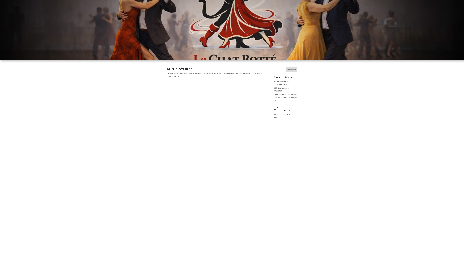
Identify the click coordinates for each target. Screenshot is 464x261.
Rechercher (291, 70)
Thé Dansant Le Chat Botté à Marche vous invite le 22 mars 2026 (285, 97)
